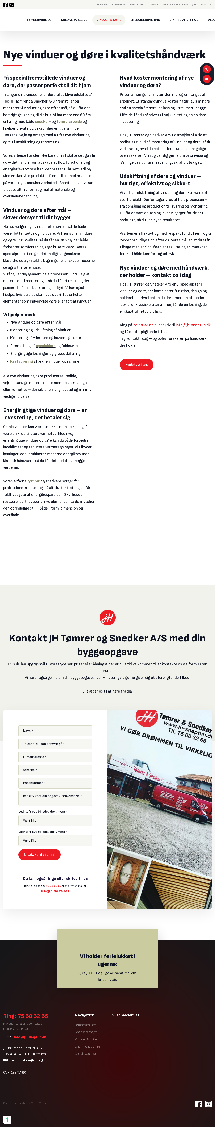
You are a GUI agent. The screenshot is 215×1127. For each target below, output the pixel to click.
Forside (102, 4)
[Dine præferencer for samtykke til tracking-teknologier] (7, 1120)
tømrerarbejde (69, 121)
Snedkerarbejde (74, 20)
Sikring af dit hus (183, 20)
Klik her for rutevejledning (23, 1060)
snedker (42, 121)
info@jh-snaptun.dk (193, 325)
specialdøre (46, 346)
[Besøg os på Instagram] (11, 5)
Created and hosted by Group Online (25, 1103)
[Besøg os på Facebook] (5, 5)
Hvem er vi (119, 4)
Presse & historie (175, 4)
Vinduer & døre (109, 20)
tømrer (33, 481)
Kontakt (207, 4)
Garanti (153, 4)
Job (194, 4)
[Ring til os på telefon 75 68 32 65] (207, 69)
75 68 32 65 (143, 325)
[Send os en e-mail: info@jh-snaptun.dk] (207, 79)
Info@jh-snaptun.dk (30, 1037)
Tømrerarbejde (38, 20)
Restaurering (21, 361)
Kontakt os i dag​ (136, 365)
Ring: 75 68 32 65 (25, 1016)
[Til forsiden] (11, 20)
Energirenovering (145, 20)
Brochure (137, 4)
